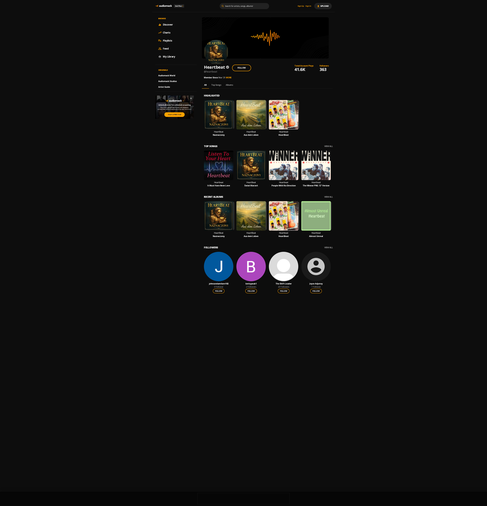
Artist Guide (164, 87)
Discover (168, 24)
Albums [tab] (229, 85)
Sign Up (301, 6)
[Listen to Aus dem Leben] (251, 114)
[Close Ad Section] (191, 98)
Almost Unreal (316, 236)
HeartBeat (218, 131)
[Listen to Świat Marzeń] (251, 165)
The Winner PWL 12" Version (316, 185)
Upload (324, 6)
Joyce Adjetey (316, 283)
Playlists (167, 40)
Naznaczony (219, 135)
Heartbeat (283, 131)
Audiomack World (166, 75)
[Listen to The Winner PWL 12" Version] (316, 165)
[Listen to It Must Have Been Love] (218, 165)
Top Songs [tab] (216, 85)
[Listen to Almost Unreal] (316, 216)
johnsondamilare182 (219, 283)
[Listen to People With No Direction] (283, 165)
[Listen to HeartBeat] (283, 114)
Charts (166, 32)
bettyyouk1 (251, 283)
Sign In (308, 6)
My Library (169, 56)
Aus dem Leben (251, 135)
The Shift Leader (284, 283)
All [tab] (205, 85)
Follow (242, 67)
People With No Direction (284, 185)
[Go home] (163, 6)
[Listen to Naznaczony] (218, 114)
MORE (228, 77)
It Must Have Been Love (218, 185)
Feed (166, 48)
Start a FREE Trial (174, 114)
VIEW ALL (328, 146)
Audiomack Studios (167, 81)
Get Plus (179, 6)
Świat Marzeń (251, 185)
